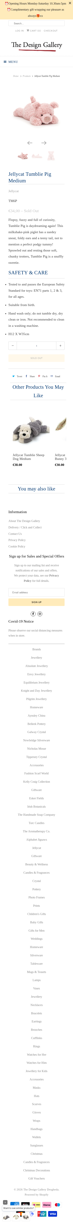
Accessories (37, 765)
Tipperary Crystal (36, 757)
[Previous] (29, 142)
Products (27, 76)
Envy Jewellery (36, 674)
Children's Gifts (36, 914)
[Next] (43, 142)
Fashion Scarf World (36, 773)
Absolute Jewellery (36, 666)
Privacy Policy (17, 540)
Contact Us (15, 533)
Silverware (36, 955)
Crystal (36, 881)
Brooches (36, 1029)
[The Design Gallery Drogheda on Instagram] (39, 613)
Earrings (37, 1021)
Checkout (51, 30)
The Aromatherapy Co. (36, 831)
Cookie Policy (16, 546)
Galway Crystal (36, 732)
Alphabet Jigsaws (36, 839)
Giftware (36, 790)
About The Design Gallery (24, 521)
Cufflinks (36, 1038)
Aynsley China (36, 715)
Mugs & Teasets (36, 972)
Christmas (36, 1153)
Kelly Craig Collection (36, 781)
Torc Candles (36, 823)
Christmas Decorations (36, 1170)
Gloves (36, 1112)
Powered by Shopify (36, 1194)
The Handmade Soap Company (36, 814)
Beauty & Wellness (36, 864)
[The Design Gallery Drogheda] (36, 46)
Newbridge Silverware (36, 740)
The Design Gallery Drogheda (41, 1189)
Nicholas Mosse (36, 748)
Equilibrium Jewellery (37, 682)
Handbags (36, 1129)
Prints (36, 905)
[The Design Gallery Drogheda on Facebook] (33, 613)
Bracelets (36, 1013)
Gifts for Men (36, 930)
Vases (36, 988)
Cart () (35, 30)
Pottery (36, 889)
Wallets (36, 1137)
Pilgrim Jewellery (36, 699)
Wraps (36, 1120)
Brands (36, 649)
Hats (36, 1096)
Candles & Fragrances (36, 872)
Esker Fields (36, 798)
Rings (36, 1046)
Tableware (36, 963)
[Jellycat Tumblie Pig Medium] (36, 111)
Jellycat (13, 191)
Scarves (36, 1104)
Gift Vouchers (36, 1178)
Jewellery (36, 657)
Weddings (36, 938)
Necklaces (37, 1005)
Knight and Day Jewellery (36, 690)
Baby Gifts (36, 922)
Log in (19, 30)
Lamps (37, 980)
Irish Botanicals (36, 806)
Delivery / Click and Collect (25, 527)
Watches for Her (36, 1054)
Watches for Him (37, 1062)
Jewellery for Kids (36, 1071)
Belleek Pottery (37, 723)
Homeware (36, 707)
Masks (36, 1087)
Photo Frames (36, 897)
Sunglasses (36, 1145)
